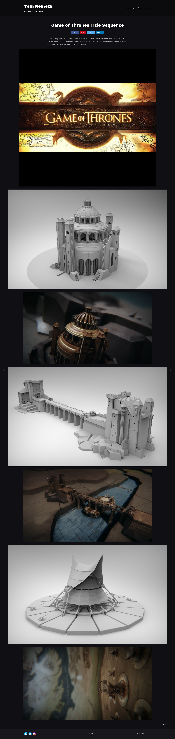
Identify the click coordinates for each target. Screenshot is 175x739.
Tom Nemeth (38, 6)
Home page (130, 8)
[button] (166, 725)
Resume (148, 8)
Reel (140, 8)
